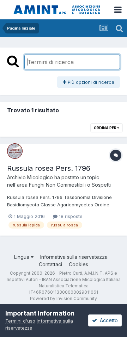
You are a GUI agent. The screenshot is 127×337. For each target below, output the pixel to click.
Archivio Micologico (30, 177)
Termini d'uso (20, 321)
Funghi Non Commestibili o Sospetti (70, 185)
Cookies (78, 264)
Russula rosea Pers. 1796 (48, 168)
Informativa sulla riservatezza (74, 257)
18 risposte (70, 216)
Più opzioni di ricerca (90, 82)
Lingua (22, 257)
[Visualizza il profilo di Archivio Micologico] (15, 151)
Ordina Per (105, 128)
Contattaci (50, 264)
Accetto (107, 320)
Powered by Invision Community (63, 298)
